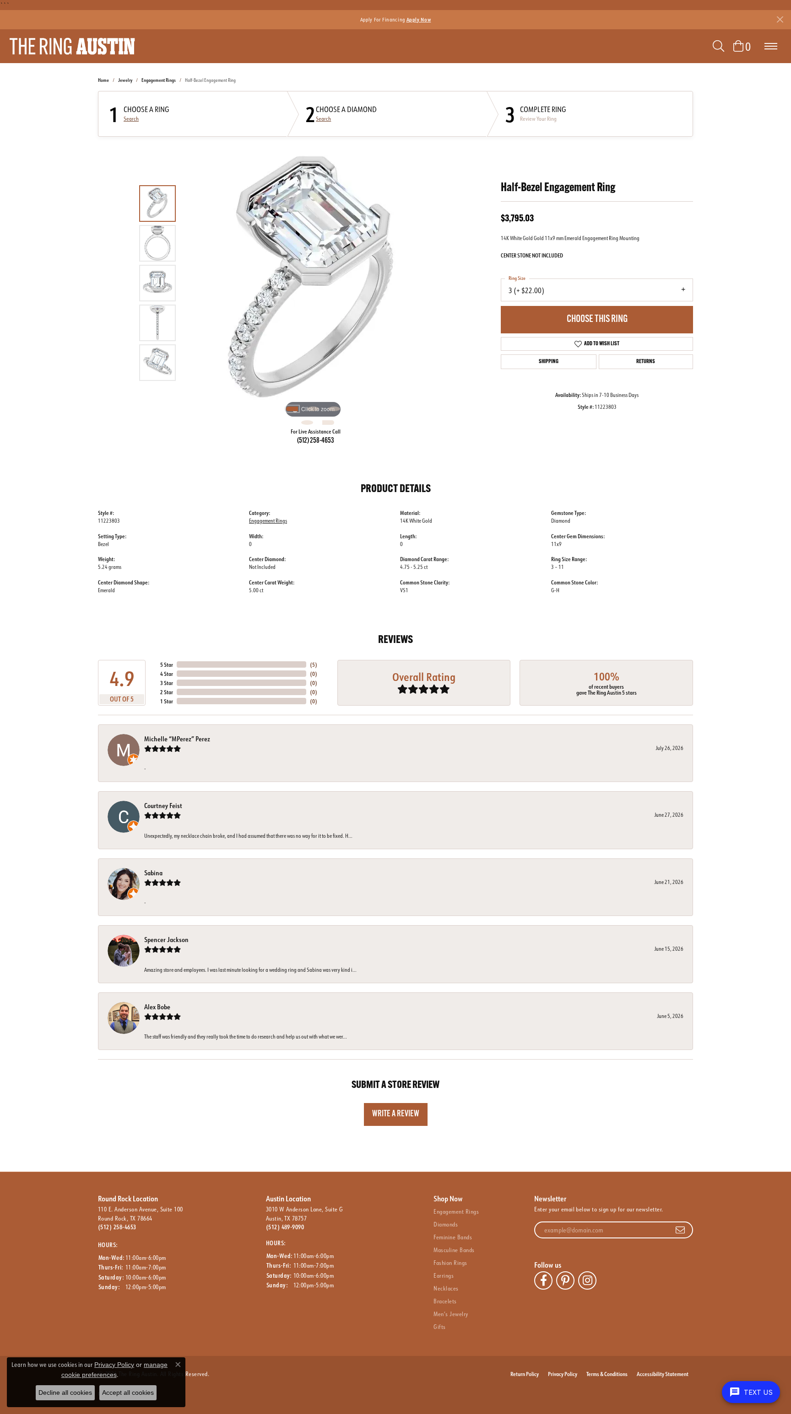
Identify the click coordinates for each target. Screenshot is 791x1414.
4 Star (166, 673)
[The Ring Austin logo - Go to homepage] (72, 46)
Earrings (443, 1275)
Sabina (153, 872)
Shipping (548, 361)
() (313, 664)
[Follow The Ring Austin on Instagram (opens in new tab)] (587, 1280)
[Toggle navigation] (770, 46)
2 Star (166, 692)
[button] (718, 46)
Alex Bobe (157, 1006)
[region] (313, 283)
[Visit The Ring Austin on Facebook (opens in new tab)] (543, 1280)
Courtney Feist (163, 805)
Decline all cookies (65, 1392)
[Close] (780, 19)
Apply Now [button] (418, 19)
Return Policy (524, 1373)
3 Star (166, 682)
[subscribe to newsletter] (680, 1230)
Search (131, 119)
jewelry (125, 80)
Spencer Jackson (166, 939)
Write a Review (395, 1114)
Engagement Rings (158, 80)
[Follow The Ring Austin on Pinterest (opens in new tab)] (565, 1280)
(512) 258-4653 (315, 441)
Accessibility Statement (662, 1373)
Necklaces (445, 1288)
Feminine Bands (452, 1237)
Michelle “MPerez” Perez (177, 738)
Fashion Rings (450, 1262)
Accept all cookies (128, 1392)
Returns (645, 361)
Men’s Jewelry (450, 1314)
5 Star (166, 664)
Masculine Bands (453, 1249)
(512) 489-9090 (285, 1227)
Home (103, 80)
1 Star (166, 701)
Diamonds (445, 1224)
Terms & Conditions (607, 1373)
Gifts (439, 1326)
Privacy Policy (562, 1373)
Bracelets (444, 1301)
